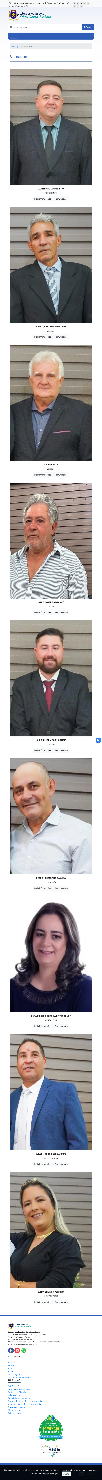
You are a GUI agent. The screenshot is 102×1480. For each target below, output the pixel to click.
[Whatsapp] (24, 1350)
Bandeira (12, 1371)
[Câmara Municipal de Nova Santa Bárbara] (30, 15)
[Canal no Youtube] (17, 1350)
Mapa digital (14, 1374)
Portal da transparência (19, 1398)
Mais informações (42, 199)
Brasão (11, 1365)
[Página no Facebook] (11, 1350)
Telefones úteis (15, 1386)
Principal (16, 46)
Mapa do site (14, 1410)
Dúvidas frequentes (17, 1407)
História (11, 1362)
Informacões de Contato (19, 1389)
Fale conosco (14, 1413)
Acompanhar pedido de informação (25, 1404)
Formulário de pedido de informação (25, 1401)
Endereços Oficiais (17, 1392)
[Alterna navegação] (13, 36)
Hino (10, 1368)
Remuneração (61, 199)
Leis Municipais (15, 1395)
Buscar (88, 27)
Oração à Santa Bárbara (19, 1377)
